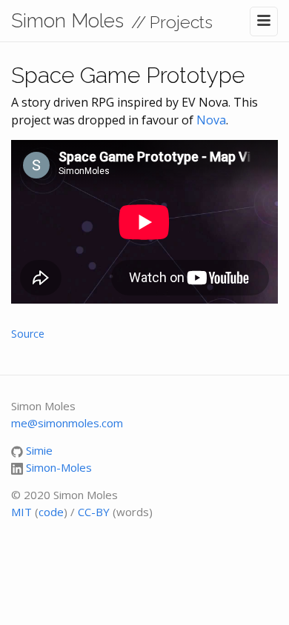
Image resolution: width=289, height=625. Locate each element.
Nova (211, 120)
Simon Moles (67, 21)
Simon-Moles (59, 467)
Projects (181, 22)
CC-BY (94, 511)
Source (27, 334)
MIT (21, 511)
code (51, 511)
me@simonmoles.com (67, 422)
